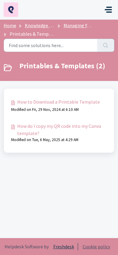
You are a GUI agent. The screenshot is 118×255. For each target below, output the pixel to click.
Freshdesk (63, 247)
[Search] (105, 45)
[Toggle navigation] (108, 9)
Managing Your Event (85, 25)
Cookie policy (96, 247)
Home (10, 25)
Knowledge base (42, 25)
